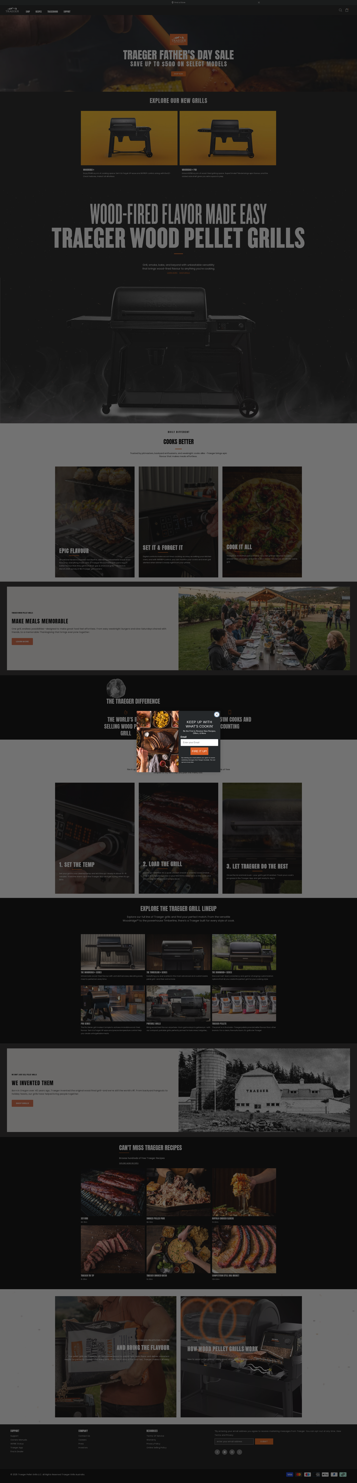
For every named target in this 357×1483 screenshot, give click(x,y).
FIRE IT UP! (199, 751)
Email (183, 737)
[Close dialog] (216, 714)
